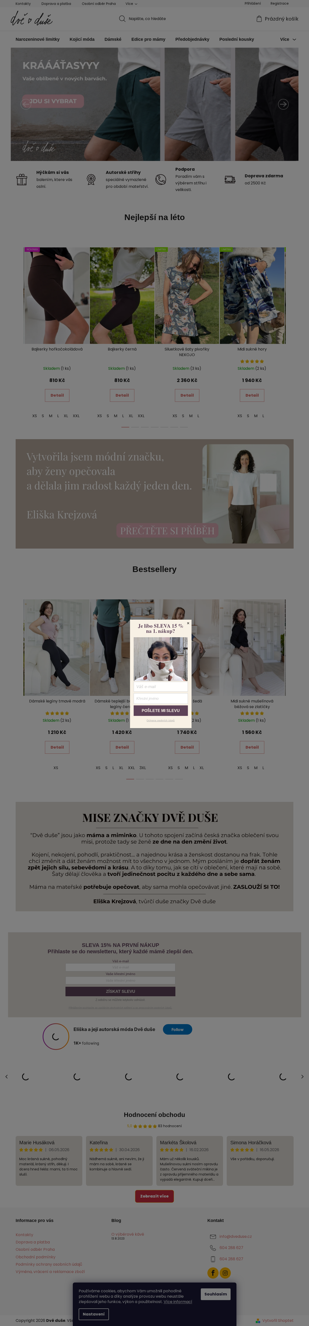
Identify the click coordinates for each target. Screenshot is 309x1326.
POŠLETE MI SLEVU (161, 711)
